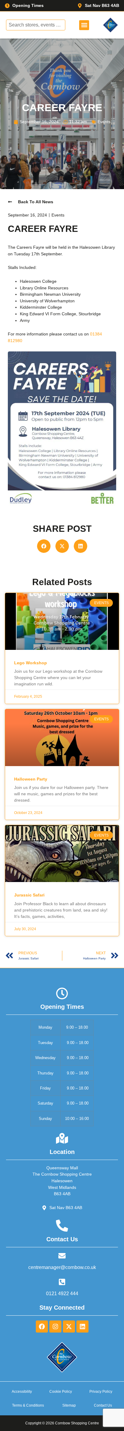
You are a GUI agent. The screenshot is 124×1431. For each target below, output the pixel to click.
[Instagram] (55, 1326)
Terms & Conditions (28, 1405)
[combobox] (36, 25)
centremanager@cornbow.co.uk (62, 1267)
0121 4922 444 (62, 1293)
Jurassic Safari (29, 895)
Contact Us (103, 1405)
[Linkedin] (82, 1326)
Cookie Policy (60, 1391)
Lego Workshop (30, 662)
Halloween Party (30, 779)
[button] (84, 25)
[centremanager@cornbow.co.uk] (62, 1255)
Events (104, 121)
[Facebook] (42, 1326)
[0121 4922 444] (62, 1282)
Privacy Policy (100, 1391)
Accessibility (22, 1391)
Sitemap (69, 1405)
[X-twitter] (69, 1326)
